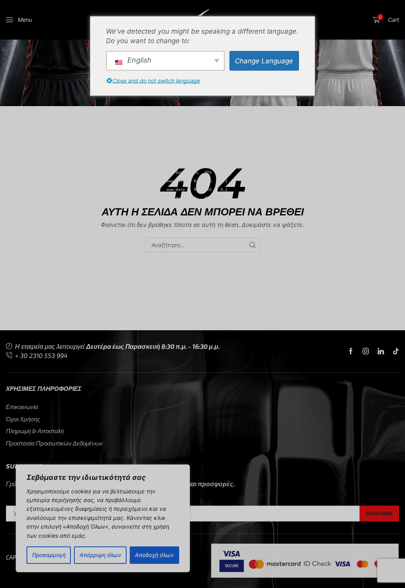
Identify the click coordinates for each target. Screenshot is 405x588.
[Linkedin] (381, 351)
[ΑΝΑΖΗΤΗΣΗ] (252, 245)
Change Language (264, 61)
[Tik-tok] (396, 351)
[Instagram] (366, 351)
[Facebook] (351, 351)
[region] (103, 518)
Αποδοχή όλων (154, 555)
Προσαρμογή (49, 555)
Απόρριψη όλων (100, 555)
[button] (19, 19)
